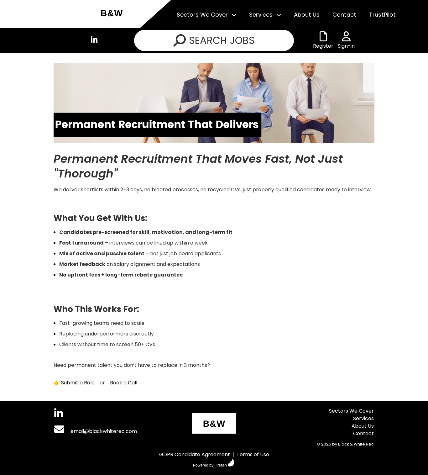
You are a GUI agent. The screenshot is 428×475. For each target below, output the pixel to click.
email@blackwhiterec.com (103, 431)
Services (261, 14)
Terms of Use (253, 454)
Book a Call (123, 382)
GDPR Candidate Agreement (194, 454)
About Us (307, 14)
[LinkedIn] (94, 41)
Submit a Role (78, 382)
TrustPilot (382, 14)
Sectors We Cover (202, 14)
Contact (344, 14)
